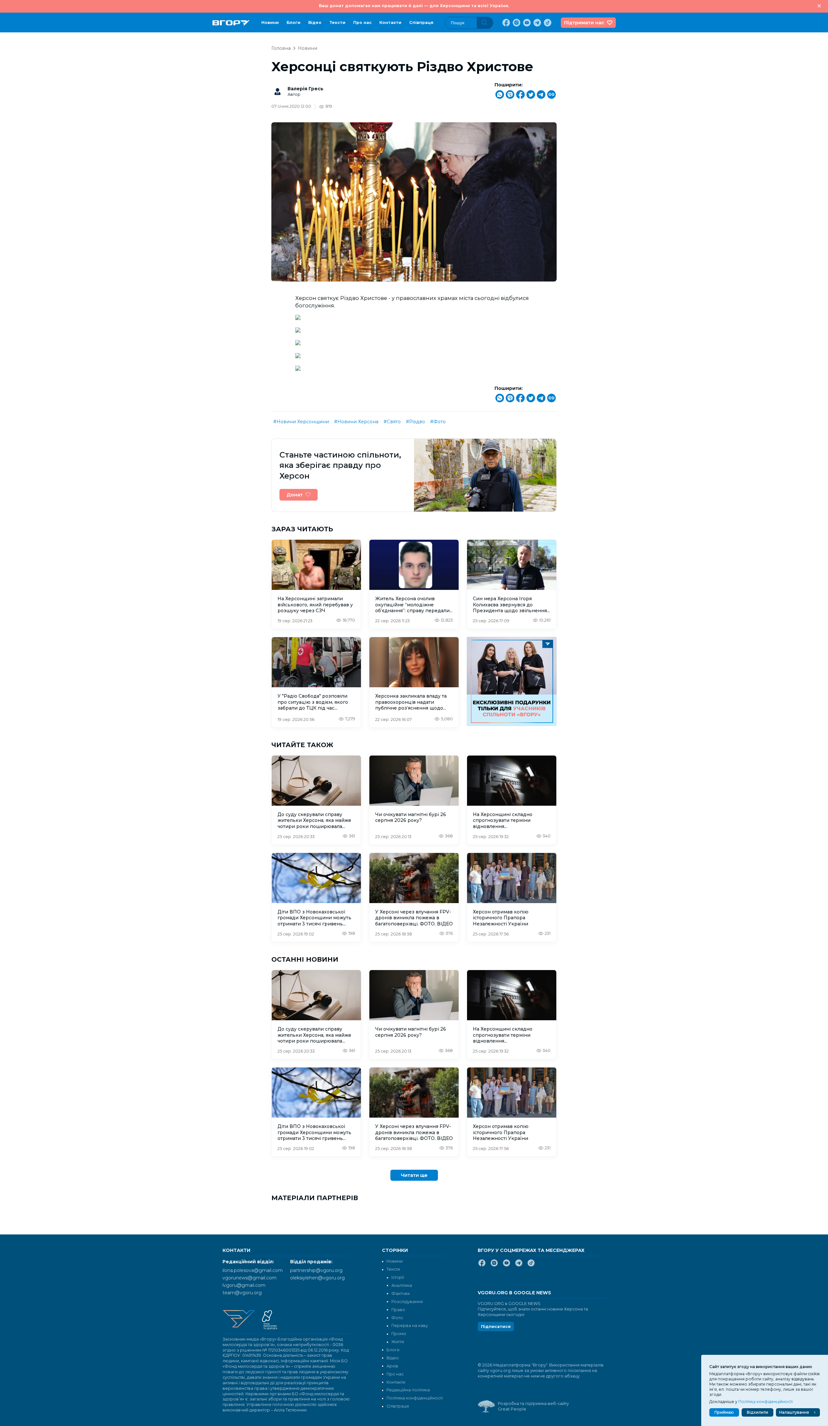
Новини (270, 22)
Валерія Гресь (305, 89)
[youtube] (526, 22)
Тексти (337, 22)
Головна (281, 48)
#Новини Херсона (356, 422)
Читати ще (414, 1175)
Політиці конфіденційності (765, 1401)
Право (398, 1309)
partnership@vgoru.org (316, 1270)
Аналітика (401, 1285)
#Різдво (415, 422)
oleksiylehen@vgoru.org (317, 1278)
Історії (397, 1277)
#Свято (392, 422)
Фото (397, 1317)
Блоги (293, 22)
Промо (398, 1333)
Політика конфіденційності (415, 1398)
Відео (314, 22)
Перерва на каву (409, 1325)
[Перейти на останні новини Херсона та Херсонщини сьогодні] (231, 22)
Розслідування (407, 1301)
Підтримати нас (584, 23)
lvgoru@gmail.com (244, 1285)
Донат (295, 495)
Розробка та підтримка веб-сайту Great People (533, 1406)
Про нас (362, 22)
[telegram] (536, 22)
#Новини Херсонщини (301, 422)
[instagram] (516, 22)
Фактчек (400, 1293)
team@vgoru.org (242, 1293)
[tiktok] (547, 22)
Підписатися (496, 1326)
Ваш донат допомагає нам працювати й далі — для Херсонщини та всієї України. (414, 5)
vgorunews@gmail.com (250, 1278)
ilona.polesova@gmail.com (253, 1270)
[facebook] (505, 22)
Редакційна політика (408, 1389)
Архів (392, 1366)
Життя (397, 1341)
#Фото (438, 422)
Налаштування (794, 1412)
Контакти (390, 22)
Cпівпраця (421, 22)
